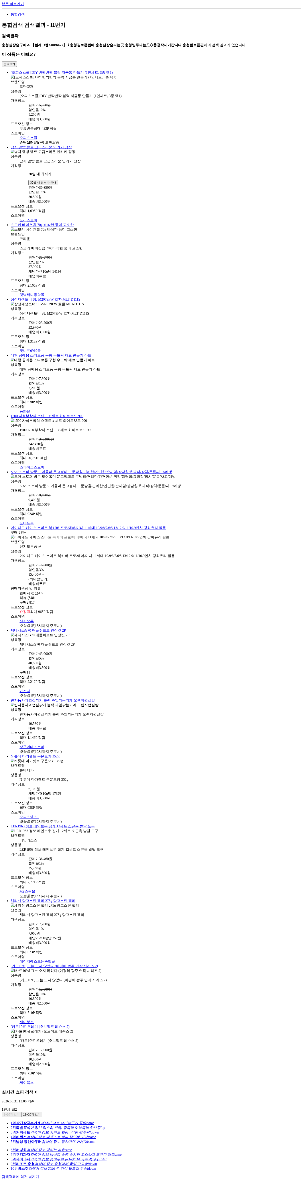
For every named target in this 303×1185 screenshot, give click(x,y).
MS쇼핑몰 (27, 883)
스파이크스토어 (32, 463)
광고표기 (9, 64)
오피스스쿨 (28, 137)
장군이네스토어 (32, 740)
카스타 (25, 685)
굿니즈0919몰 (30, 348)
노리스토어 (28, 219)
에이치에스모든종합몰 (37, 953)
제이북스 (27, 1013)
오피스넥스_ (29, 809)
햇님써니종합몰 (32, 293)
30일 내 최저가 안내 (43, 181)
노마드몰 (27, 518)
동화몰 (25, 408)
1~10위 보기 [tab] (12, 1104)
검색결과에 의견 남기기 (20, 1167)
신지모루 (27, 616)
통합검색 (18, 14)
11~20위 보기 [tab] (32, 1104)
